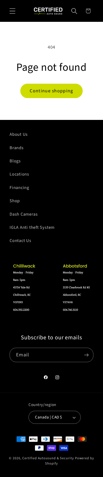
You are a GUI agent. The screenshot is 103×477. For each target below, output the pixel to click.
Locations (19, 174)
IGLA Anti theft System (32, 227)
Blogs (15, 161)
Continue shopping (51, 91)
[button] (12, 11)
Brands (17, 148)
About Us (19, 134)
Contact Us (20, 240)
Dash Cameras (24, 214)
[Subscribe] (86, 355)
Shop (15, 201)
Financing (19, 187)
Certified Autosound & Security (48, 458)
